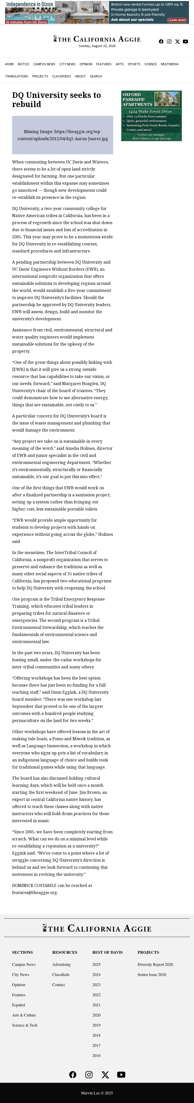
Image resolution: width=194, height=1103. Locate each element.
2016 (96, 1055)
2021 (96, 1004)
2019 (96, 1025)
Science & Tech (24, 1025)
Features (19, 994)
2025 (96, 964)
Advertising (61, 964)
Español (18, 1004)
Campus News (24, 964)
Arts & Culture (24, 1014)
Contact (58, 984)
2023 (96, 984)
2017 (96, 1045)
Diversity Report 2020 (155, 964)
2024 (96, 974)
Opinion (18, 984)
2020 (96, 1014)
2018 (96, 1035)
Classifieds (60, 974)
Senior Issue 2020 (152, 974)
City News (20, 974)
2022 (96, 994)
